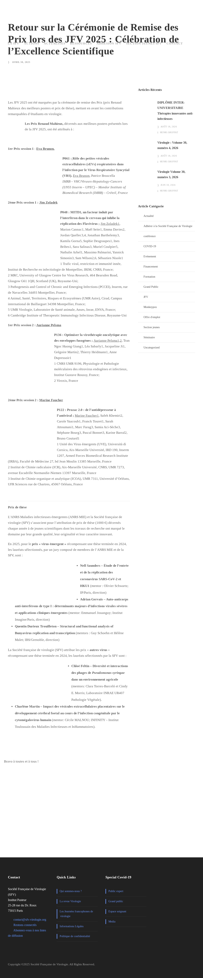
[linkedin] (185, 966)
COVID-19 (150, 246)
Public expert (115, 891)
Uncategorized (152, 347)
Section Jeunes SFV (144, 43)
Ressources (81, 43)
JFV (146, 296)
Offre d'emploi (152, 317)
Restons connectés (24, 925)
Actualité (149, 215)
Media (111, 921)
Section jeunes (152, 327)
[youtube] (193, 966)
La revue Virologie (70, 901)
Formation (149, 276)
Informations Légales (71, 926)
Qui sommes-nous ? (71, 891)
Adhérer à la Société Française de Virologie (168, 226)
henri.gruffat (169, 132)
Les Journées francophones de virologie (76, 914)
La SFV (13, 43)
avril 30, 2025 (21, 62)
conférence (150, 236)
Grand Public (151, 286)
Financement (151, 266)
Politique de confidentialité (75, 936)
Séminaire (149, 337)
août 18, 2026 (169, 126)
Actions (31, 43)
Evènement (150, 256)
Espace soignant (117, 911)
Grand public (115, 901)
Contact (175, 43)
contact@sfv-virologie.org (29, 919)
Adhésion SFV (109, 43)
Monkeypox (150, 307)
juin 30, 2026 (168, 185)
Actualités (54, 43)
